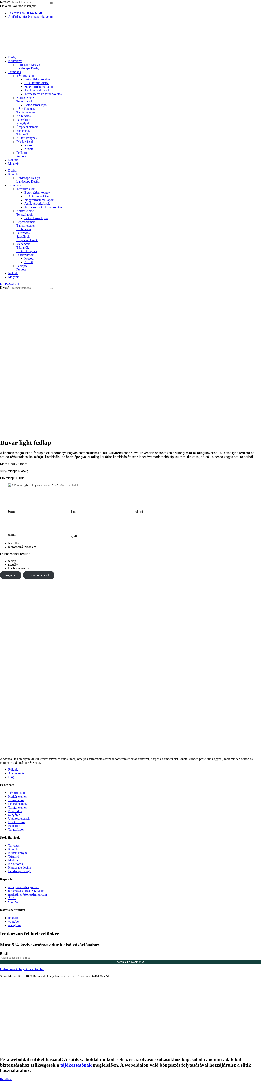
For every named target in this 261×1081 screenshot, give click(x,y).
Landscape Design (28, 68)
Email (4, 954)
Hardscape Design (28, 64)
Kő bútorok (23, 116)
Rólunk (13, 160)
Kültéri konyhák (26, 138)
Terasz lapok (24, 101)
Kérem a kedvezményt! (130, 962)
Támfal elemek (25, 112)
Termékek (14, 72)
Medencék (23, 130)
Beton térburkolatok (37, 79)
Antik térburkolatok (37, 90)
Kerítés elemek (25, 97)
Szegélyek (23, 123)
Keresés (5, 2)
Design (12, 57)
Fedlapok (22, 152)
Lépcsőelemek (25, 108)
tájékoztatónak (76, 1065)
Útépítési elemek (27, 127)
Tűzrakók (22, 134)
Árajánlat (11, 575)
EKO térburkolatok (36, 83)
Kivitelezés (15, 61)
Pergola (21, 156)
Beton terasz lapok (36, 105)
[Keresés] (51, 3)
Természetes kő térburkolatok (43, 94)
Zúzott (28, 149)
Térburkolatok (25, 75)
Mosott (28, 145)
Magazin (13, 163)
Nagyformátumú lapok (39, 86)
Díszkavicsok (25, 141)
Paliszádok (23, 119)
